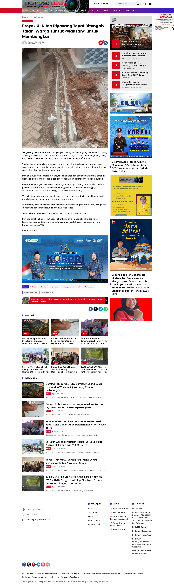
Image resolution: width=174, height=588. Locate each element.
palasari (55, 287)
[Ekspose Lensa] (55, 3)
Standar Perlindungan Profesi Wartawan (141, 552)
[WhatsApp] (105, 309)
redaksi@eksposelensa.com (38, 519)
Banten (44, 287)
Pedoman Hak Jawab (141, 531)
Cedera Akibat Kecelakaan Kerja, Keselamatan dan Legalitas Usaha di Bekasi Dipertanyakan (63, 341)
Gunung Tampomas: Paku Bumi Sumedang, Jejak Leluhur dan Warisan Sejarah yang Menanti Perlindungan (35, 341)
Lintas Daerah (28, 21)
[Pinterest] (34, 564)
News (90, 508)
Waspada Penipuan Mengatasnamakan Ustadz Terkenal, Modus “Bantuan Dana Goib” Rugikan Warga (134, 83)
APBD (34, 287)
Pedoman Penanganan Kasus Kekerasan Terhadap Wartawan (141, 543)
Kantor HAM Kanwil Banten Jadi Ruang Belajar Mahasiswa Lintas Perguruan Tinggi (64, 369)
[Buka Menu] (150, 3)
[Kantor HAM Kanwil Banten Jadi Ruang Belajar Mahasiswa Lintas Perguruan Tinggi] (64, 356)
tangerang (89, 287)
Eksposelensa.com (121, 508)
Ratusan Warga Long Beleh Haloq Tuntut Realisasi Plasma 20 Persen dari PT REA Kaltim (35, 369)
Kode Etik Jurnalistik (140, 527)
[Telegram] (100, 309)
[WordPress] (38, 564)
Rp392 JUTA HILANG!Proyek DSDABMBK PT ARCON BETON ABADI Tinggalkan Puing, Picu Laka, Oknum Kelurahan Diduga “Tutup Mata (94, 369)
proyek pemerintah (72, 287)
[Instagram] (43, 564)
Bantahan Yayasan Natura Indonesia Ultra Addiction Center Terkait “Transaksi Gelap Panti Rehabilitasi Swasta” (134, 54)
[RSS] (48, 564)
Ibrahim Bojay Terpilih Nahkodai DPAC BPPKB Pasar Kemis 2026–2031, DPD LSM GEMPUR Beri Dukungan (142, 517)
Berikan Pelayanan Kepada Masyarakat (119, 517)
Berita (26, 333)
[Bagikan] (105, 43)
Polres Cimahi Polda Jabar (117, 524)
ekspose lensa (119, 512)
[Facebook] (91, 309)
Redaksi (31, 42)
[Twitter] (95, 309)
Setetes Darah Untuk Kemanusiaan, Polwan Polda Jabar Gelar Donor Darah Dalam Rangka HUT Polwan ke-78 (94, 341)
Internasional (94, 524)
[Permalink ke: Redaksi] (25, 43)
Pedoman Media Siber (142, 535)
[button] (138, 4)
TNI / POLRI (93, 512)
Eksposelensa (119, 529)
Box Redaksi (137, 508)
